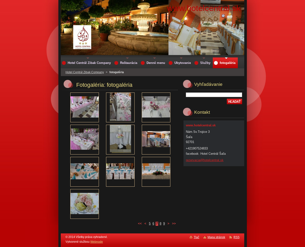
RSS (236, 237)
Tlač (196, 237)
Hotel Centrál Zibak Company (85, 72)
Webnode (96, 241)
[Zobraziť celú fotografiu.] (84, 107)
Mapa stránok (216, 237)
